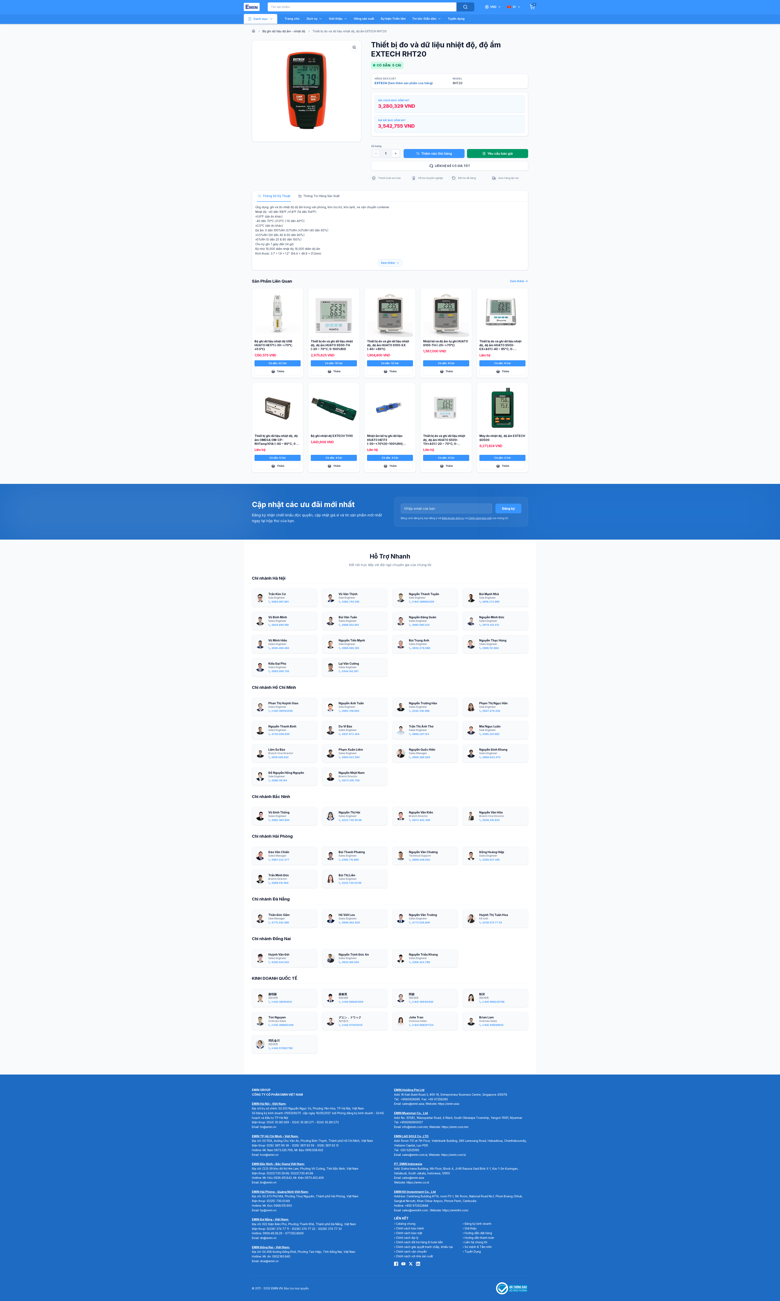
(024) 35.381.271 (303, 1122)
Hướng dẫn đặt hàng (478, 1233)
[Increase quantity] (395, 153)
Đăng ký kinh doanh (478, 1223)
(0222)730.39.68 (277, 1173)
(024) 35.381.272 (327, 1122)
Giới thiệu (335, 18)
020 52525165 (410, 1150)
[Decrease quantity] (375, 153)
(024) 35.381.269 (277, 1122)
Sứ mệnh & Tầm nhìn (478, 1247)
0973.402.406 (314, 1177)
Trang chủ (292, 18)
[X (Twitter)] (411, 1264)
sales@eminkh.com (415, 1210)
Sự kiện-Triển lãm (393, 18)
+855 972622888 (416, 1205)
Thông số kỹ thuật (276, 196)
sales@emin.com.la (414, 1154)
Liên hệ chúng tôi (476, 1242)
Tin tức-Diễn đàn (424, 18)
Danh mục (261, 19)
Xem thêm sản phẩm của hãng (410, 83)
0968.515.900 (283, 1205)
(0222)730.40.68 (302, 1173)
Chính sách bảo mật (480, 518)
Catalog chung (405, 1223)
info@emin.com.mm (415, 1127)
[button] (306, 91)
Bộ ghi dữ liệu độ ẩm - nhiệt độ (283, 31)
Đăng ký (508, 508)
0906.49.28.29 (272, 1233)
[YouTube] (403, 1264)
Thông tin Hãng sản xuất (321, 196)
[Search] (465, 6)
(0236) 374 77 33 (330, 1228)
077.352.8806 (294, 1233)
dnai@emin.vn (269, 1261)
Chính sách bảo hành (410, 1228)
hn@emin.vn (268, 1127)
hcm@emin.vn (269, 1154)
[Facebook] (396, 1264)
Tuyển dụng (456, 18)
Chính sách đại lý (407, 1237)
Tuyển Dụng (473, 1251)
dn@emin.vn (268, 1238)
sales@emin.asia (413, 1103)
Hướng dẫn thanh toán (479, 1237)
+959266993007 (411, 1122)
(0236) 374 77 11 (277, 1228)
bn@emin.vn (268, 1182)
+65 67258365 (438, 1099)
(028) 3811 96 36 (277, 1145)
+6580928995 (410, 1099)
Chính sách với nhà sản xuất (414, 1256)
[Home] (253, 31)
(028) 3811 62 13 (328, 1145)
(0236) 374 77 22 (303, 1228)
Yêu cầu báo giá (500, 153)
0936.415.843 (283, 1177)
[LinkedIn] (418, 1264)
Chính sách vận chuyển (411, 1251)
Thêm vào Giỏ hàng (436, 153)
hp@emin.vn (268, 1210)
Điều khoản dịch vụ (453, 518)
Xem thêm (388, 263)
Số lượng (376, 146)
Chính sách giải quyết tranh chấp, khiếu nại (424, 1247)
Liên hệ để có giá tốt (452, 166)
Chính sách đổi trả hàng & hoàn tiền (419, 1242)
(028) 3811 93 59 (303, 1145)
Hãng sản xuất (364, 18)
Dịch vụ (312, 18)
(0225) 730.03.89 (278, 1201)
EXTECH (381, 83)
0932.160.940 (281, 1256)
